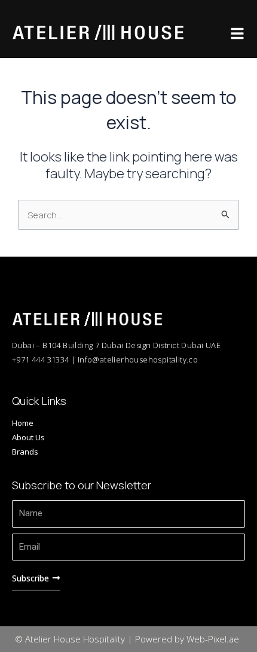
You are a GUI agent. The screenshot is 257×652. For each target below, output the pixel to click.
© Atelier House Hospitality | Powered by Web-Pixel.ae (127, 639)
